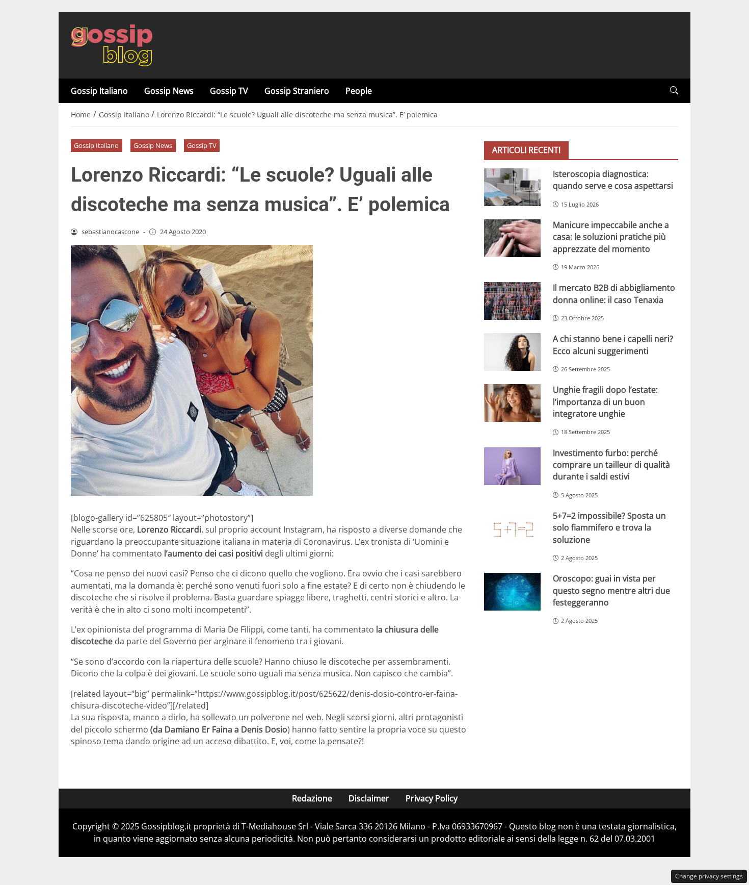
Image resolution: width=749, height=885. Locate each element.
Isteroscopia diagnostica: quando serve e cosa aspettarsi (613, 179)
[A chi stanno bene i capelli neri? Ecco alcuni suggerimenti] (512, 352)
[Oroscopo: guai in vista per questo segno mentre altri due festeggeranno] (512, 592)
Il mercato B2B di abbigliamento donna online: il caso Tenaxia (614, 293)
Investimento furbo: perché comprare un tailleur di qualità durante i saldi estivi (611, 465)
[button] (674, 90)
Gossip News (169, 90)
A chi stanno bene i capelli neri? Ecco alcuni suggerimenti (613, 344)
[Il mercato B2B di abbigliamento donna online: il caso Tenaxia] (512, 301)
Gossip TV (229, 90)
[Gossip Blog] (111, 44)
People (358, 90)
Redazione (312, 798)
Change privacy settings (709, 876)
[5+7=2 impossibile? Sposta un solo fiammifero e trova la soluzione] (512, 529)
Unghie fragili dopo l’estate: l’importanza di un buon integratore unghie (605, 401)
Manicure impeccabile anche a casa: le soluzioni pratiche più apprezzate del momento (611, 237)
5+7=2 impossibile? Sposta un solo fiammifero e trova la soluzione (609, 527)
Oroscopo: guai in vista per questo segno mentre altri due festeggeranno (611, 590)
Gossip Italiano (99, 90)
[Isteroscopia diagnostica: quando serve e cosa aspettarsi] (512, 187)
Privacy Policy (432, 798)
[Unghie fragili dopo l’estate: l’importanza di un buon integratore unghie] (512, 403)
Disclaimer (369, 798)
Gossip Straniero (296, 90)
